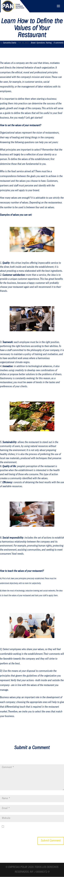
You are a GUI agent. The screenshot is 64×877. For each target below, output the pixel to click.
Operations (40, 43)
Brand (33, 43)
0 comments (59, 43)
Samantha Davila (9, 43)
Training (49, 43)
